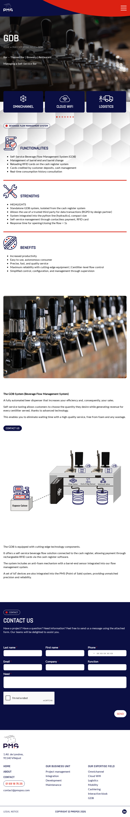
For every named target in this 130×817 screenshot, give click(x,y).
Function (94, 661)
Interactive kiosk (97, 793)
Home (6, 47)
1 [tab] (57, 117)
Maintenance (53, 785)
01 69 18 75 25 (14, 783)
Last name (10, 647)
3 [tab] (62, 117)
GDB (91, 798)
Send (120, 714)
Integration (52, 776)
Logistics (93, 780)
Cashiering (94, 789)
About (7, 771)
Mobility (93, 785)
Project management (58, 771)
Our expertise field (24, 47)
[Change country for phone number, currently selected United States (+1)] (91, 653)
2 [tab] (59, 117)
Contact (9, 777)
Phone (92, 647)
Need (7, 674)
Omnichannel (96, 771)
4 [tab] (65, 117)
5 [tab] (67, 117)
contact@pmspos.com (16, 790)
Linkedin (124, 811)
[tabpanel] (23, 102)
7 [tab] (73, 117)
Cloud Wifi (94, 776)
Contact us (12, 428)
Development (54, 780)
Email (7, 661)
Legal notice (11, 811)
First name (53, 647)
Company (52, 661)
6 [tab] (70, 117)
